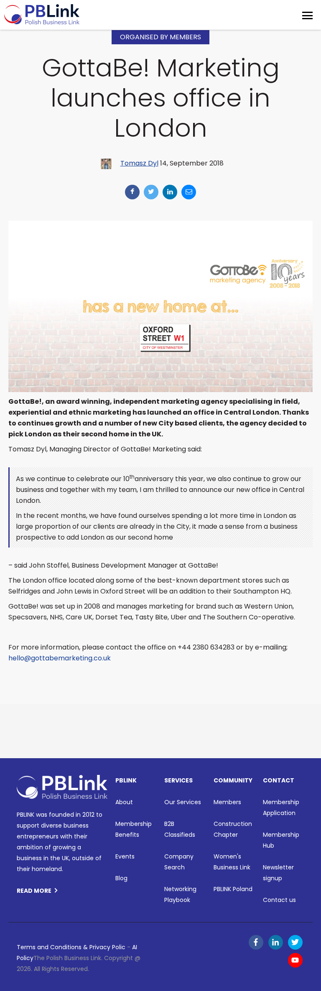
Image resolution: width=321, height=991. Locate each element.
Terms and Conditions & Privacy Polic (71, 947)
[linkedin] (170, 192)
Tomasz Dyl (139, 163)
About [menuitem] (124, 802)
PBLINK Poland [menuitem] (233, 889)
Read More (34, 891)
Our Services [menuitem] (182, 802)
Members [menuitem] (227, 802)
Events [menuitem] (125, 856)
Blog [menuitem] (121, 878)
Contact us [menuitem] (279, 900)
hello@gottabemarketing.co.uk (59, 658)
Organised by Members (160, 37)
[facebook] (132, 192)
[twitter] (151, 192)
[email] (188, 192)
